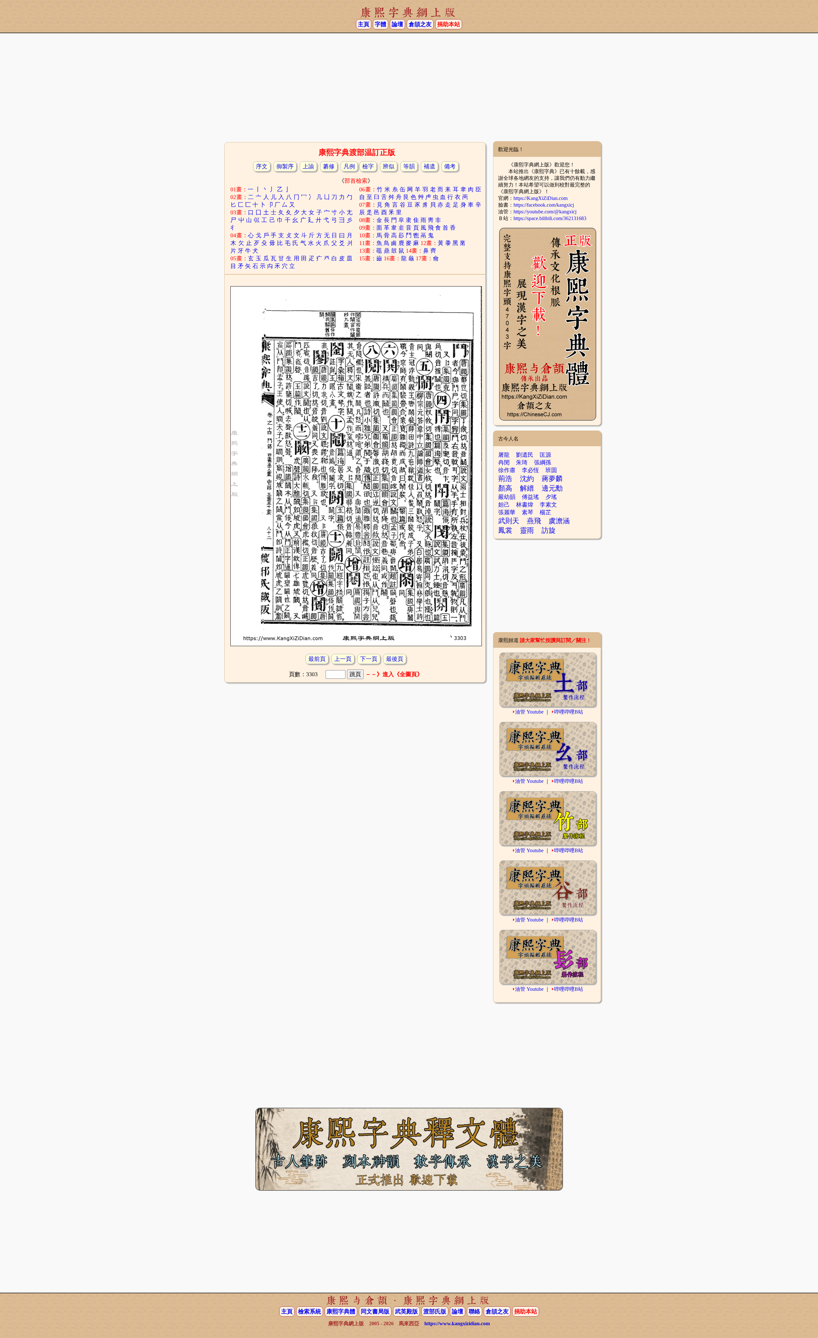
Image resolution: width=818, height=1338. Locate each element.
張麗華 (506, 512)
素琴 (527, 512)
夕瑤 (551, 497)
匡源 (545, 455)
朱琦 (522, 462)
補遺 (429, 166)
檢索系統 (309, 1311)
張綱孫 (542, 462)
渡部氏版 (434, 1311)
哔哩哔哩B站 (568, 712)
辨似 (388, 166)
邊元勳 (552, 488)
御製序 (285, 166)
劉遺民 (524, 455)
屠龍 (504, 455)
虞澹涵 (559, 521)
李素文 (548, 504)
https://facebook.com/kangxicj (543, 205)
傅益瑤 (530, 497)
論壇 (397, 24)
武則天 (508, 521)
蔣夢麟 (552, 479)
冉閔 (504, 462)
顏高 (505, 488)
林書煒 (524, 504)
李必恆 (530, 470)
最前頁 (317, 659)
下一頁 (368, 659)
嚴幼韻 (506, 497)
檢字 (368, 166)
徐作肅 (506, 470)
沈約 (527, 479)
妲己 (504, 504)
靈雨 (527, 530)
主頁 (363, 24)
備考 (450, 166)
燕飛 (534, 521)
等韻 (409, 166)
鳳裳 (505, 530)
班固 (551, 470)
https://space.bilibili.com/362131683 (549, 218)
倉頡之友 (420, 24)
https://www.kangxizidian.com (457, 1323)
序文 (261, 166)
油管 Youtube (529, 712)
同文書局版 (375, 1311)
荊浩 (505, 479)
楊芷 (545, 512)
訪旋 (549, 530)
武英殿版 (406, 1311)
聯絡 (474, 1311)
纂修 (329, 166)
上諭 (308, 166)
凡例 (349, 166)
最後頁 (394, 659)
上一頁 (342, 659)
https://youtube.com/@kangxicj (544, 211)
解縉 (527, 488)
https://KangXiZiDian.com (540, 198)
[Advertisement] (409, 89)
